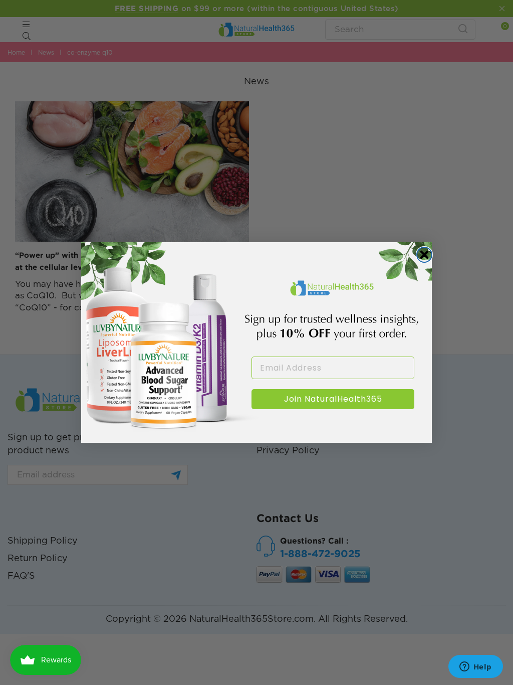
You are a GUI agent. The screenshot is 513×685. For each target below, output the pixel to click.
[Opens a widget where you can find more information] (475, 667)
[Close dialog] (424, 254)
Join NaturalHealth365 (333, 399)
